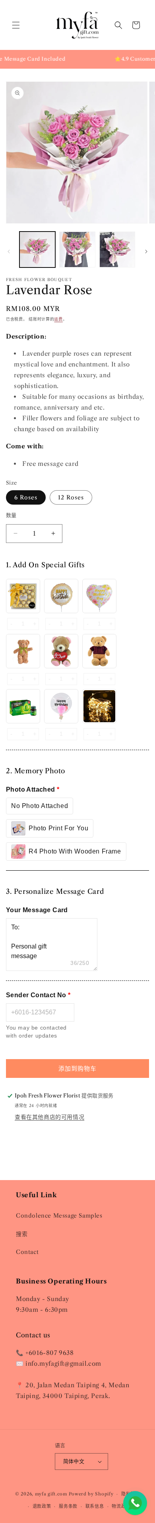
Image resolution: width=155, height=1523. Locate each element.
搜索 (21, 1234)
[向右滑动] (146, 251)
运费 (58, 319)
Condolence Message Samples (59, 1215)
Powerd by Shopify (91, 1494)
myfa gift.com (51, 1494)
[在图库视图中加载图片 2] (77, 249)
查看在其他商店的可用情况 (49, 1117)
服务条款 (68, 1506)
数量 (11, 515)
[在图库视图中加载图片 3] (117, 249)
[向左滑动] (8, 251)
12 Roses (71, 497)
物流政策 (121, 1506)
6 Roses (25, 497)
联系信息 (94, 1506)
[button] (16, 25)
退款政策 (42, 1506)
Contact (27, 1252)
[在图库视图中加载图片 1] (37, 249)
